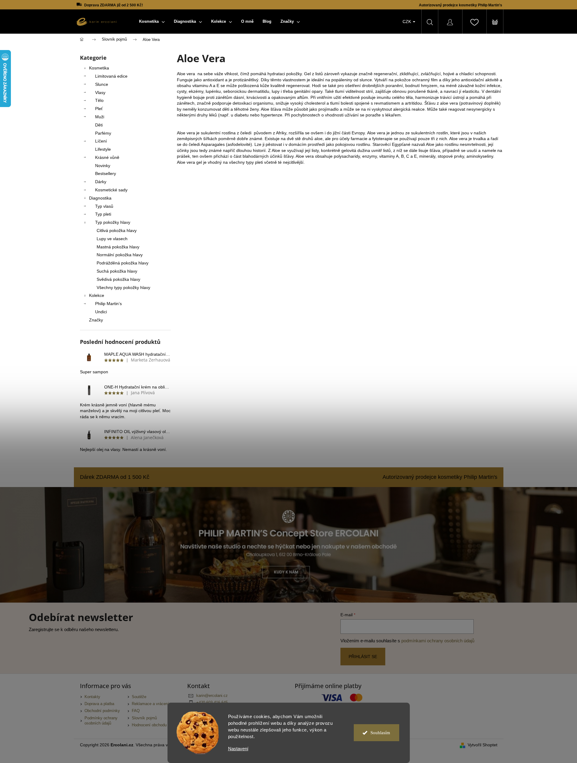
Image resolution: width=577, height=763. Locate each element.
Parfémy (103, 133)
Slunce (101, 84)
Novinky (102, 165)
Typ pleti (103, 214)
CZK (407, 21)
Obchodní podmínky (102, 711)
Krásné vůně (107, 157)
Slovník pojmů (144, 718)
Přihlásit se (363, 656)
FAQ (136, 711)
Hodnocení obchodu (149, 725)
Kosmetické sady (111, 189)
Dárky (100, 181)
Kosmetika (99, 68)
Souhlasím (380, 732)
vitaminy (387, 156)
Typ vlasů (104, 206)
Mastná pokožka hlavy (118, 246)
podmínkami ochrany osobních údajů (437, 640)
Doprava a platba (99, 704)
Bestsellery (105, 173)
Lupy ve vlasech (112, 238)
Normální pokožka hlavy (120, 254)
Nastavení (238, 748)
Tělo (99, 100)
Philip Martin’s (108, 303)
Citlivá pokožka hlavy (117, 230)
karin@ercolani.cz (212, 696)
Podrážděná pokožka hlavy (122, 262)
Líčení (101, 141)
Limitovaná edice (111, 76)
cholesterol (314, 103)
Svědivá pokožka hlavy (118, 279)
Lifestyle (103, 149)
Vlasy (100, 92)
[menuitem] (151, 21)
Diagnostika (100, 198)
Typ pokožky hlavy (112, 222)
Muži (99, 116)
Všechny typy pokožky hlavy (123, 287)
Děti (99, 125)
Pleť (99, 108)
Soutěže (139, 697)
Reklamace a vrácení (150, 704)
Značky (96, 320)
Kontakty (92, 697)
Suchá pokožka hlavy (117, 271)
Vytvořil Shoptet (482, 744)
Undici (101, 311)
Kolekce (96, 295)
